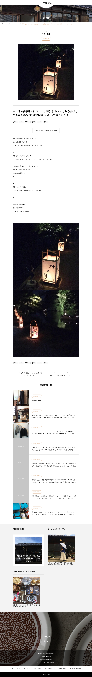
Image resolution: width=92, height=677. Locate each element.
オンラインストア (50, 668)
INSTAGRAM (46, 38)
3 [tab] (30, 561)
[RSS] (47, 641)
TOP (12, 668)
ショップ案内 (37, 668)
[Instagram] (44, 641)
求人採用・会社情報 (75, 668)
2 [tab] (28, 561)
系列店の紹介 (62, 668)
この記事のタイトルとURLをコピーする (46, 130)
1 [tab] (26, 561)
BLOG (18, 668)
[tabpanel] (28, 550)
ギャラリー (27, 668)
